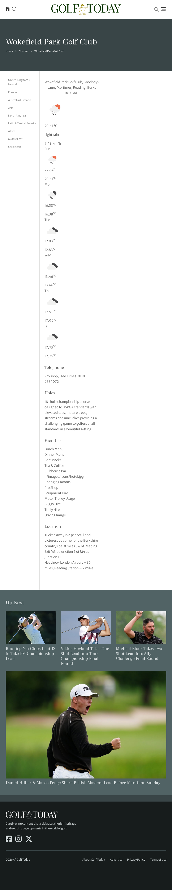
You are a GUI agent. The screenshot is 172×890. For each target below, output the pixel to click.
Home (9, 51)
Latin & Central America (22, 123)
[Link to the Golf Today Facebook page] (9, 839)
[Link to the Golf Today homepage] (8, 9)
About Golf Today (93, 859)
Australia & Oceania (19, 100)
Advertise (116, 859)
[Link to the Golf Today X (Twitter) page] (29, 839)
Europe (12, 92)
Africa (11, 131)
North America (17, 115)
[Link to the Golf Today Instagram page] (18, 839)
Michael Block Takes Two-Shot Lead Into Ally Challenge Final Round (139, 654)
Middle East (15, 138)
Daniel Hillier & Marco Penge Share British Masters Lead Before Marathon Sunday (83, 783)
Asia (10, 107)
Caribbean (14, 146)
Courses (24, 51)
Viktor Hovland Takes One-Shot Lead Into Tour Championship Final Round (85, 656)
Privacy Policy (136, 859)
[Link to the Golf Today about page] (14, 9)
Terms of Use (158, 859)
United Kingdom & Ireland (19, 82)
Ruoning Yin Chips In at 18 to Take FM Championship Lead (30, 654)
